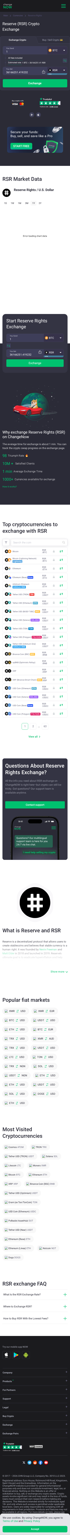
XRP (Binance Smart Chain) (27, 680)
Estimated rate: (14, 62)
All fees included (15, 58)
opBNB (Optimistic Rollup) (24, 662)
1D (5, 203)
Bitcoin (16, 551)
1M (19, 203)
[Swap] (65, 60)
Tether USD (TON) (23, 628)
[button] (57, 50)
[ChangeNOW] (7, 6)
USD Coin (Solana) (25, 697)
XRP (14, 671)
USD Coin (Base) (22, 705)
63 (45, 726)
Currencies (18, 15)
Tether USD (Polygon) (27, 637)
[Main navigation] (63, 6)
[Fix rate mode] (43, 72)
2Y (40, 203)
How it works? (9, 486)
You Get (9, 69)
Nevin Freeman (48, 949)
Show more (57, 971)
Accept (35, 1529)
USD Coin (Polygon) (26, 714)
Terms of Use (10, 1521)
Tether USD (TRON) (23, 594)
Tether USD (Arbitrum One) (24, 645)
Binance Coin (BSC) (23, 654)
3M (26, 203)
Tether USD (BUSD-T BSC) (26, 611)
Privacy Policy (32, 1521)
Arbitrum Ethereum (21, 585)
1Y (33, 203)
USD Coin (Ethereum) (24, 688)
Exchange (35, 83)
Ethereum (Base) (23, 577)
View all (33, 736)
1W (12, 203)
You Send (10, 48)
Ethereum (17, 568)
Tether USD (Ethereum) (25, 603)
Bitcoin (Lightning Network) (24, 560)
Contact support (35, 804)
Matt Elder (8, 953)
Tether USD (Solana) (26, 620)
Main (5, 15)
